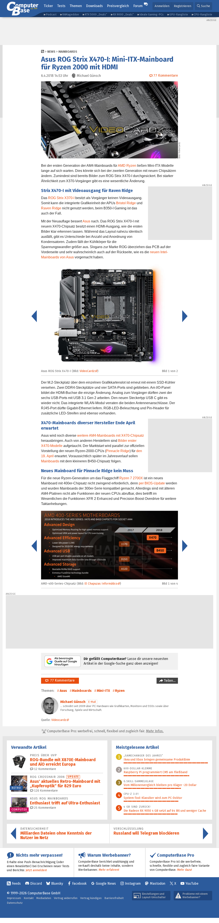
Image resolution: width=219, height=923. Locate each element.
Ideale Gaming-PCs (151, 14)
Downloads (94, 6)
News (51, 52)
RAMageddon (70, 14)
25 (44, 808)
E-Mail (92, 701)
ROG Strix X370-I (61, 198)
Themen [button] (76, 6)
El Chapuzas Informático (100, 583)
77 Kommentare (61, 680)
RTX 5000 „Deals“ (96, 14)
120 (45, 790)
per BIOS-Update (152, 483)
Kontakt (29, 898)
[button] (203, 6)
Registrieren (182, 6)
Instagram (133, 883)
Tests (61, 6)
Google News (106, 883)
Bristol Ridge (126, 203)
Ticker (48, 6)
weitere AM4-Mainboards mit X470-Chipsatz (110, 435)
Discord (36, 883)
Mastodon (157, 883)
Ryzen (120, 691)
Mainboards (67, 52)
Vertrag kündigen (91, 898)
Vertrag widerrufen (65, 898)
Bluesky (57, 883)
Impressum (14, 898)
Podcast (51, 14)
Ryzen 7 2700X (131, 478)
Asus (86, 221)
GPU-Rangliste (178, 14)
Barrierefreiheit (114, 898)
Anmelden (162, 6)
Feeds (16, 883)
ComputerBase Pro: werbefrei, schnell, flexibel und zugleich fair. (105, 731)
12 (44, 769)
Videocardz (58, 720)
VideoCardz (179, 147)
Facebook (79, 883)
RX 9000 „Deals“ (123, 14)
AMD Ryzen (127, 165)
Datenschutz (15, 902)
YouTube (191, 883)
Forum (138, 6)
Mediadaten (43, 898)
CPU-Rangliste (203, 14)
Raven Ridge (51, 208)
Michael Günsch (73, 702)
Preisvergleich (118, 6)
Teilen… (169, 681)
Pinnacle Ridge (118, 451)
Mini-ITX (103, 691)
